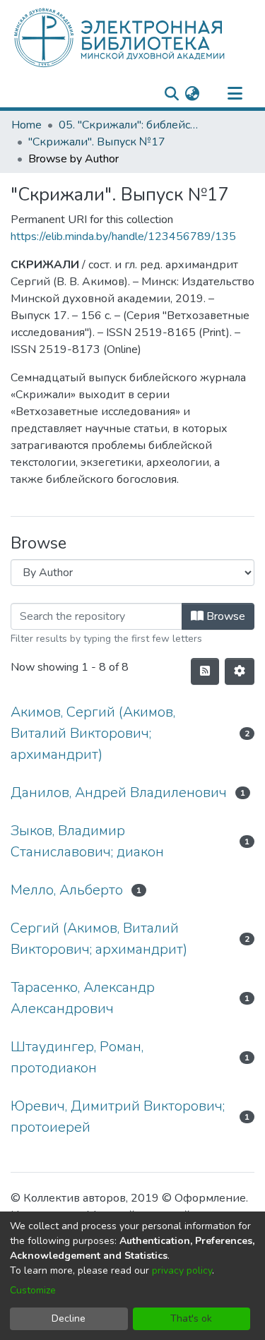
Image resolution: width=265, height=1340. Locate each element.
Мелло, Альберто (67, 889)
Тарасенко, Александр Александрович (83, 998)
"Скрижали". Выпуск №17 (96, 142)
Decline (69, 1318)
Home (26, 125)
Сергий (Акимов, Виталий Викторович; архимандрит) (99, 939)
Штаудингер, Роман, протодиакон (77, 1057)
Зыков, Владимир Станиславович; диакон (87, 841)
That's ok (191, 1318)
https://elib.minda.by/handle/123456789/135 (123, 236)
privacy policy (182, 1270)
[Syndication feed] (205, 671)
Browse (224, 616)
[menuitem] (192, 93)
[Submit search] (171, 93)
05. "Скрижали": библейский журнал (129, 125)
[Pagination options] (239, 671)
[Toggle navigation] (234, 93)
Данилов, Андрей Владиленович (119, 792)
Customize (33, 1290)
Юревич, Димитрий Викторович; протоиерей (118, 1116)
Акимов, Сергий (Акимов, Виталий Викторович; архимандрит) (93, 733)
